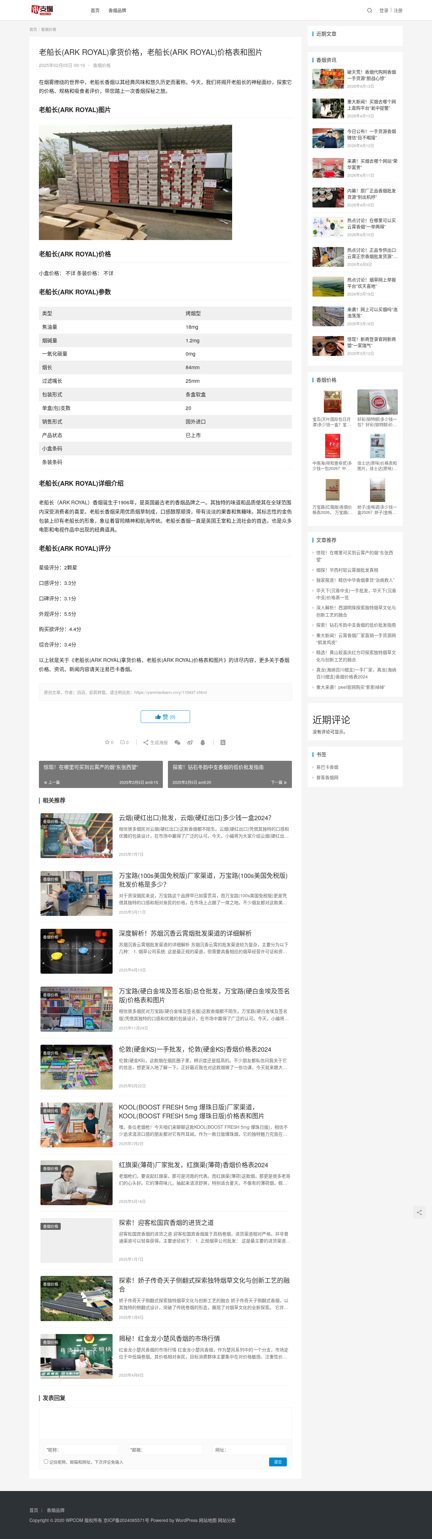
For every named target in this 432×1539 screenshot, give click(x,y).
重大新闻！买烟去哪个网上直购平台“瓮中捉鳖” (371, 104)
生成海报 (158, 742)
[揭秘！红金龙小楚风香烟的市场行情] (76, 1356)
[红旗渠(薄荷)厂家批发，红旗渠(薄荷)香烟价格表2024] (76, 1182)
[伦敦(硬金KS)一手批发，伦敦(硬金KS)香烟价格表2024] (76, 1067)
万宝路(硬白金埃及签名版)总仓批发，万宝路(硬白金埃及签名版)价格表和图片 (204, 995)
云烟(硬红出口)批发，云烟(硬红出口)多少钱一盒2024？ (197, 817)
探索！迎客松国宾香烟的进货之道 (166, 1222)
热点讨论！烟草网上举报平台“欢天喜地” (371, 282)
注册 (398, 10)
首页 (95, 10)
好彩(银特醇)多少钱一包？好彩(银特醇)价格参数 (377, 421)
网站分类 (227, 1520)
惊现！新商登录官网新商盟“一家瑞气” (371, 342)
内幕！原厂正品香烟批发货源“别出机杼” (371, 193)
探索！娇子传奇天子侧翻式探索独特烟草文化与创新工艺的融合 (204, 1285)
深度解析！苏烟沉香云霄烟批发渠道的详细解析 (185, 933)
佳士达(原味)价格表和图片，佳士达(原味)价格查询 (377, 465)
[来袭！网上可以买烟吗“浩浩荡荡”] (328, 310)
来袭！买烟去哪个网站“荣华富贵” (372, 164)
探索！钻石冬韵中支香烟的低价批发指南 (356, 625)
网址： (222, 1449)
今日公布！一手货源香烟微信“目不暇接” (371, 134)
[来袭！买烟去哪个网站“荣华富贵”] (328, 161)
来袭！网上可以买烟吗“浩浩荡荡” (372, 312)
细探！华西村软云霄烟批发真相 (347, 570)
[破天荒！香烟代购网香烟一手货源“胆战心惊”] (328, 72)
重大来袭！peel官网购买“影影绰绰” (351, 687)
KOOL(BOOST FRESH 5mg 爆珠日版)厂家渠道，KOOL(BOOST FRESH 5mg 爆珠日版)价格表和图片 (192, 1111)
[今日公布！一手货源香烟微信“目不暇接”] (328, 132)
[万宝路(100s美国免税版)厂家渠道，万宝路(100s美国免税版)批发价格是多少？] (76, 893)
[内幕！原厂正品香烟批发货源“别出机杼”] (328, 191)
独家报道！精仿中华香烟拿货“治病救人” (355, 580)
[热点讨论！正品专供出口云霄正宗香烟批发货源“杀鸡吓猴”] (328, 250)
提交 (278, 1461)
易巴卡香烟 (327, 767)
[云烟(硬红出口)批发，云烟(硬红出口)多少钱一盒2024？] (76, 835)
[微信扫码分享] (177, 742)
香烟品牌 (117, 10)
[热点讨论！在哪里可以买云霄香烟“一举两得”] (328, 221)
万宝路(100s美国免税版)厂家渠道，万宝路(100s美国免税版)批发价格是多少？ (203, 880)
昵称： (53, 1449)
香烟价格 (102, 65)
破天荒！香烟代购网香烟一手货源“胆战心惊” (371, 75)
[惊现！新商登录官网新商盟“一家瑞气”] (328, 339)
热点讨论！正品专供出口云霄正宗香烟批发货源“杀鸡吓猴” (372, 256)
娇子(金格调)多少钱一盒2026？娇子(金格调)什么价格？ (377, 509)
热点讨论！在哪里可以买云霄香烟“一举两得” (371, 223)
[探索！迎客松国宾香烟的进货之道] (76, 1240)
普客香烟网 (327, 777)
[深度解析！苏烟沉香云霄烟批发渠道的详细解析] (76, 951)
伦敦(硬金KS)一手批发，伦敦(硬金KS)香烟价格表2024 (195, 1049)
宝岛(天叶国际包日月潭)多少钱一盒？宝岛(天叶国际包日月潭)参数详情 (332, 421)
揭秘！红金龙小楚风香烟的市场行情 (169, 1338)
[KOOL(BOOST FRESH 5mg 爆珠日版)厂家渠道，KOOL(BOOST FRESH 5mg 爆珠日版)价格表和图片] (76, 1125)
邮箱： (137, 1449)
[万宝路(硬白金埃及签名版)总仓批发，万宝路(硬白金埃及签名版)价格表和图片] (76, 1009)
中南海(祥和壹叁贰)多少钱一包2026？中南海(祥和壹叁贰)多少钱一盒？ (332, 465)
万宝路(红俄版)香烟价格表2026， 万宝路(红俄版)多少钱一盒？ (332, 509)
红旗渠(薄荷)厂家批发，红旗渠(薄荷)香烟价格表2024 (193, 1164)
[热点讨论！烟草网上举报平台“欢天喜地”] (328, 280)
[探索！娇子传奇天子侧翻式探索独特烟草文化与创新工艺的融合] (76, 1298)
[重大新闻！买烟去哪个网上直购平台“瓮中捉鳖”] (328, 102)
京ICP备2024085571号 (126, 1520)
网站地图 (208, 1520)
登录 (384, 10)
